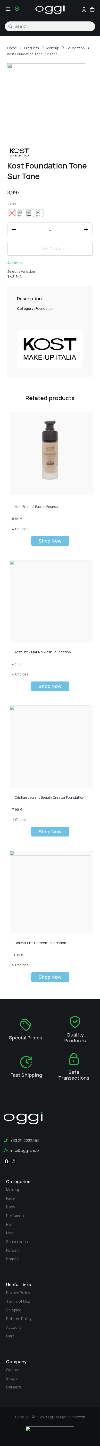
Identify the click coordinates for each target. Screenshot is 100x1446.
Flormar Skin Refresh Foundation (40, 942)
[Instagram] (14, 1161)
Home (12, 48)
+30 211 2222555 (25, 1140)
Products (31, 48)
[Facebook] (6, 1161)
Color (12, 203)
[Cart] (92, 9)
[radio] (21, 213)
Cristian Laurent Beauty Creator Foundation (49, 797)
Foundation (76, 48)
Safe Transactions (73, 1075)
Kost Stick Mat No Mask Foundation (43, 652)
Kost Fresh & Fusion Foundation (40, 506)
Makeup (52, 48)
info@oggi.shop (24, 1150)
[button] (8, 9)
